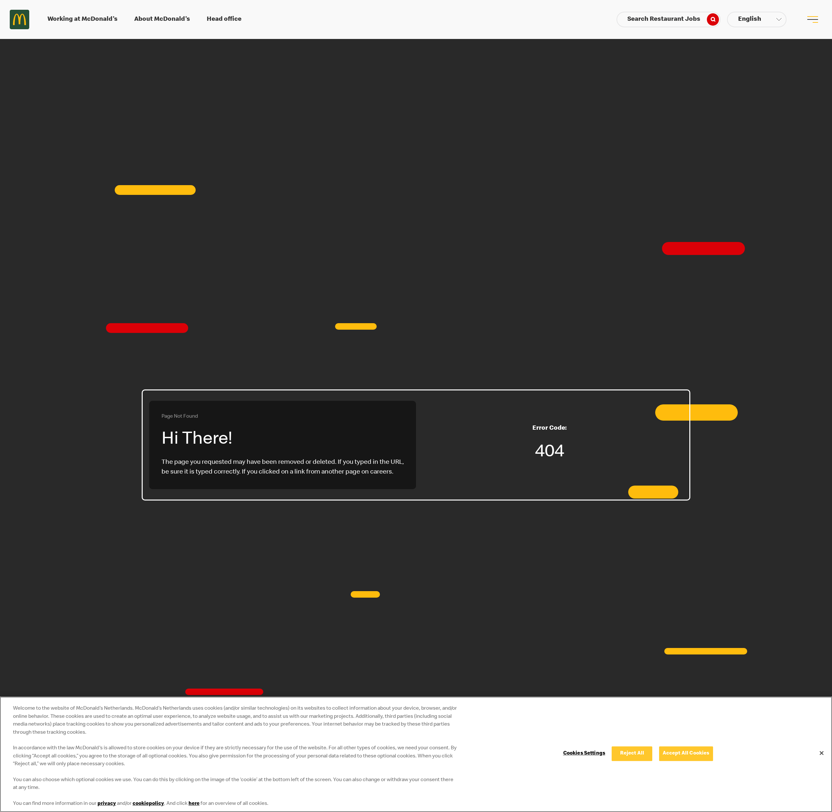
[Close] (821, 753)
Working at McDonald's (82, 19)
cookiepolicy (148, 803)
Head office (224, 19)
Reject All (632, 753)
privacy (107, 803)
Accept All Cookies (686, 753)
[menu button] (812, 19)
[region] (416, 754)
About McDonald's (162, 19)
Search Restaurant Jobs (663, 19)
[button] (756, 19)
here (194, 803)
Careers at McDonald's (19, 19)
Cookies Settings (584, 753)
